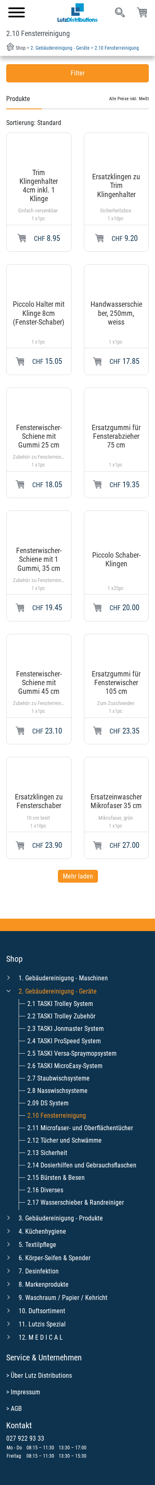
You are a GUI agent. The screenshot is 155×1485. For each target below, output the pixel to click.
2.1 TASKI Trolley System (60, 1004)
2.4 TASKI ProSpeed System (64, 1041)
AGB (16, 1409)
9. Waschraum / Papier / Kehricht (63, 1298)
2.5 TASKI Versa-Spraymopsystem (72, 1053)
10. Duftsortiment (42, 1311)
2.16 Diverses (45, 1190)
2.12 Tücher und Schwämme (64, 1140)
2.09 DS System (48, 1103)
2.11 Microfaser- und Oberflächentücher (80, 1128)
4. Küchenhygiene (42, 1231)
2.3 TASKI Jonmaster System (65, 1029)
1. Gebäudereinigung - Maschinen (63, 978)
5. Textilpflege (37, 1245)
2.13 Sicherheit (47, 1153)
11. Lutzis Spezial (42, 1324)
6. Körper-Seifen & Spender (55, 1258)
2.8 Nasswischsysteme (57, 1091)
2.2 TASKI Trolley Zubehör (61, 1016)
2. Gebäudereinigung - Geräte (58, 991)
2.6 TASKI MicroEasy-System (65, 1066)
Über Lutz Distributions (41, 1375)
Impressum (25, 1392)
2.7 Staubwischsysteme (58, 1078)
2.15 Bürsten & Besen (56, 1178)
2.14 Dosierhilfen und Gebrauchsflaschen (81, 1165)
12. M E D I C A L (41, 1337)
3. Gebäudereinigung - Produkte (61, 1218)
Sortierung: (33, 123)
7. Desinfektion (39, 1271)
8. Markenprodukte (44, 1284)
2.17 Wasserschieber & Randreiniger (75, 1202)
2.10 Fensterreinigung (56, 1115)
